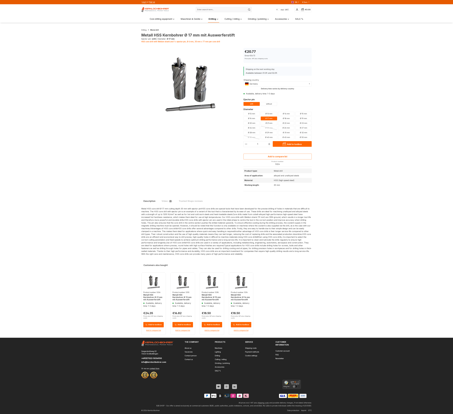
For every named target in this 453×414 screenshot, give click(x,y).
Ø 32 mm (303, 132)
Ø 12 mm (251, 114)
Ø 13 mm (268, 114)
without (269, 104)
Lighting (218, 352)
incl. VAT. (282, 9)
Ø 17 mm (268, 118)
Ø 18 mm (286, 118)
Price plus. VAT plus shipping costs (256, 58)
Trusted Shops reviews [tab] (191, 201)
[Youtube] (218, 386)
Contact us (189, 359)
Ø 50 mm (303, 137)
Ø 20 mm (251, 123)
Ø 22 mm (286, 123)
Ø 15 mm (303, 114)
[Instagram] (226, 386)
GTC (310, 410)
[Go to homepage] (155, 9)
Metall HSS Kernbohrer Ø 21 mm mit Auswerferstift (152, 297)
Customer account (282, 351)
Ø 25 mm (271, 128)
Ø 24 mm (251, 128)
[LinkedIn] (234, 386)
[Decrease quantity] (246, 144)
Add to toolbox (155, 324)
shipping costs (263, 403)
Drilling (217, 356)
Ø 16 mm (251, 118)
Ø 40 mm (269, 137)
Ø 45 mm (286, 137)
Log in (144, 2)
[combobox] (221, 9)
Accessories (219, 367)
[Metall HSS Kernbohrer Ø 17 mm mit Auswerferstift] (190, 84)
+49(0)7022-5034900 (151, 358)
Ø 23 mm (303, 123)
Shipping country (251, 80)
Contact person (191, 356)
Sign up (152, 2)
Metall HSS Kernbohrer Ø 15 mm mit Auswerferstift (211, 297)
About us (188, 348)
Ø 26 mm (286, 128)
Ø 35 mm (254, 137)
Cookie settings (251, 356)
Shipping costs (251, 348)
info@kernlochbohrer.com (153, 362)
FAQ (277, 355)
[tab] (149, 201)
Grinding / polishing (222, 363)
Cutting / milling (220, 359)
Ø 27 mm (303, 128)
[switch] (295, 386)
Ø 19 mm (303, 118)
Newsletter (279, 358)
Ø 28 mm (251, 132)
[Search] (249, 9)
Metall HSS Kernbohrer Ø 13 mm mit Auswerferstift (181, 297)
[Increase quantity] (269, 144)
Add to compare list (277, 156)
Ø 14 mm (286, 114)
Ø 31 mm (286, 132)
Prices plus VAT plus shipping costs (153, 317)
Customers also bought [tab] (155, 265)
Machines (218, 348)
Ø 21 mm (269, 123)
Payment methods (252, 352)
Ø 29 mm (269, 132)
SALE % (218, 371)
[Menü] (299, 381)
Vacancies (189, 352)
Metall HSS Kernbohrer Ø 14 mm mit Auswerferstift (240, 297)
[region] (190, 84)
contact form (154, 368)
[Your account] (297, 9)
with (251, 104)
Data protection (293, 410)
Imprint (303, 410)
